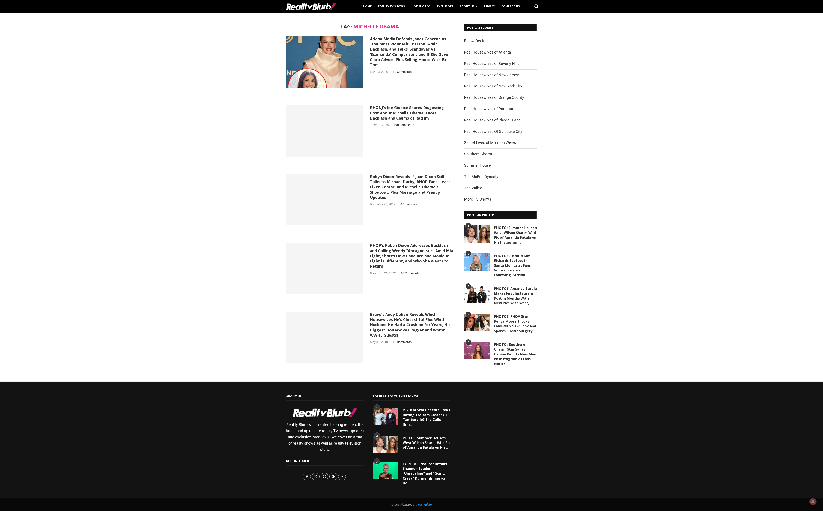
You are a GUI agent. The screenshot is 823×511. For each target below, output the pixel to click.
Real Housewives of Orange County (494, 97)
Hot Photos (421, 6)
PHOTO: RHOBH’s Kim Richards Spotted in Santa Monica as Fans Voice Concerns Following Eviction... (512, 265)
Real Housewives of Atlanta (487, 52)
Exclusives (445, 6)
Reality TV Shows (391, 6)
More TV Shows (477, 199)
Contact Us (511, 6)
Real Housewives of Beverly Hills (491, 63)
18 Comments (402, 342)
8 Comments (408, 204)
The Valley (473, 188)
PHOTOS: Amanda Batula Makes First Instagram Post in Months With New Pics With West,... (515, 295)
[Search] (535, 6)
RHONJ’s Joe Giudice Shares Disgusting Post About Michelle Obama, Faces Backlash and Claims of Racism (407, 113)
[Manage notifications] (812, 501)
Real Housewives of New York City (493, 86)
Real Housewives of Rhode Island (492, 120)
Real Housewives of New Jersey (491, 75)
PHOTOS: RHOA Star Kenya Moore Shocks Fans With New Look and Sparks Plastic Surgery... (515, 323)
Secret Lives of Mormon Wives (490, 142)
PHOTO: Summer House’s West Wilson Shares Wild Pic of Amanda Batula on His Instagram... (515, 234)
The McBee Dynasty (481, 176)
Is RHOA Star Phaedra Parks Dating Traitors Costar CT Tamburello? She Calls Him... (426, 417)
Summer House (477, 165)
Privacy (489, 6)
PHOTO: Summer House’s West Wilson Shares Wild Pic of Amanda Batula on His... (426, 443)
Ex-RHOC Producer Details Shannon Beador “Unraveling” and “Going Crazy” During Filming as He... (425, 474)
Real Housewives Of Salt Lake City (493, 131)
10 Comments (402, 71)
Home (367, 6)
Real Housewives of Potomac (489, 108)
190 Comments (404, 125)
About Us (467, 6)
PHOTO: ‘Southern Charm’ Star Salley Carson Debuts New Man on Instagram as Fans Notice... (515, 354)
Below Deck (474, 41)
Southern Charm (478, 154)
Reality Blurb (424, 504)
